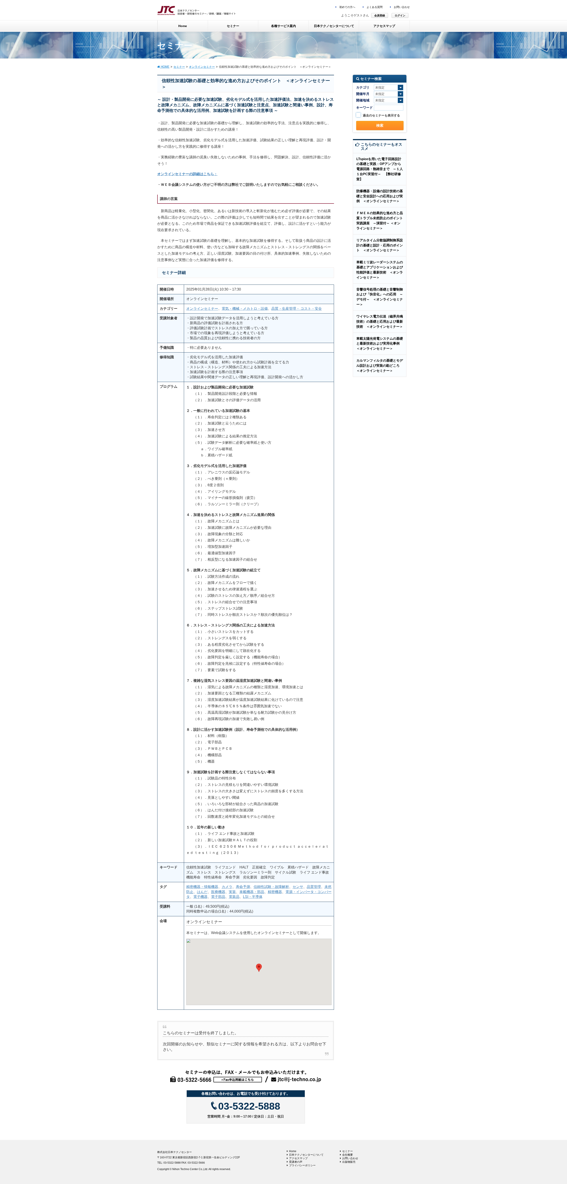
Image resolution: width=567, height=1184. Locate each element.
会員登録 (379, 15)
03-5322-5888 (249, 1106)
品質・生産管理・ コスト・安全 (296, 308)
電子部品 (218, 897)
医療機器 (218, 892)
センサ (298, 887)
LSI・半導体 (252, 897)
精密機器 (275, 892)
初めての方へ (347, 7)
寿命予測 (243, 887)
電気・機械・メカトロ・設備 (245, 308)
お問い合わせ (401, 7)
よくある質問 (374, 7)
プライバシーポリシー (302, 1165)
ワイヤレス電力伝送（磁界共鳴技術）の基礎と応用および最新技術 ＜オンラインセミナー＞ (379, 321)
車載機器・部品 (251, 892)
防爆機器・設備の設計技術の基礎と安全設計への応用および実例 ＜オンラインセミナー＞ (379, 196)
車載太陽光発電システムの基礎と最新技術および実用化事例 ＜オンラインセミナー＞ (379, 344)
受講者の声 (295, 1161)
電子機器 (200, 897)
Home (292, 1151)
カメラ (227, 887)
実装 (232, 892)
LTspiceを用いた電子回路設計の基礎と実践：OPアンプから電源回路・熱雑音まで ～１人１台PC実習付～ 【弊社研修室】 (379, 169)
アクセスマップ (298, 1158)
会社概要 (347, 1154)
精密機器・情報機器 (202, 887)
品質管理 (314, 887)
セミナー (347, 1151)
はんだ (202, 892)
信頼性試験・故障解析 (271, 887)
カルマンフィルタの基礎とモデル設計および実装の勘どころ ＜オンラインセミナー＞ (379, 365)
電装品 (234, 897)
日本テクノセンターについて (306, 1154)
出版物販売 (348, 1161)
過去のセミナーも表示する (381, 115)
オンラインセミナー (202, 308)
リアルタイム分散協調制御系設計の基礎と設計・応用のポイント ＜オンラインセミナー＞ (379, 245)
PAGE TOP (550, 1145)
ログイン (400, 15)
